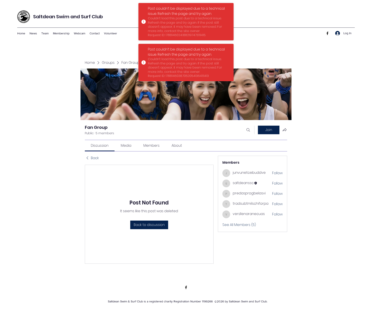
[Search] (248, 130)
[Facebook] (327, 33)
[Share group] (284, 129)
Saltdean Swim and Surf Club (68, 16)
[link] (99, 145)
